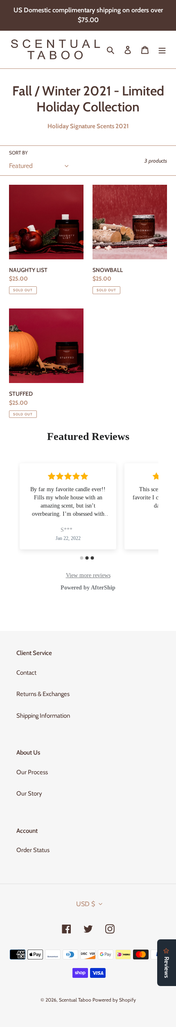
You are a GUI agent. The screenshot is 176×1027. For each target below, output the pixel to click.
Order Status (33, 850)
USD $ (85, 904)
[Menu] (162, 50)
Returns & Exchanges (43, 694)
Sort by (18, 153)
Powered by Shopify (114, 1000)
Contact (26, 672)
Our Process (32, 772)
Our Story (29, 793)
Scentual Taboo (75, 1000)
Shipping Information (43, 715)
